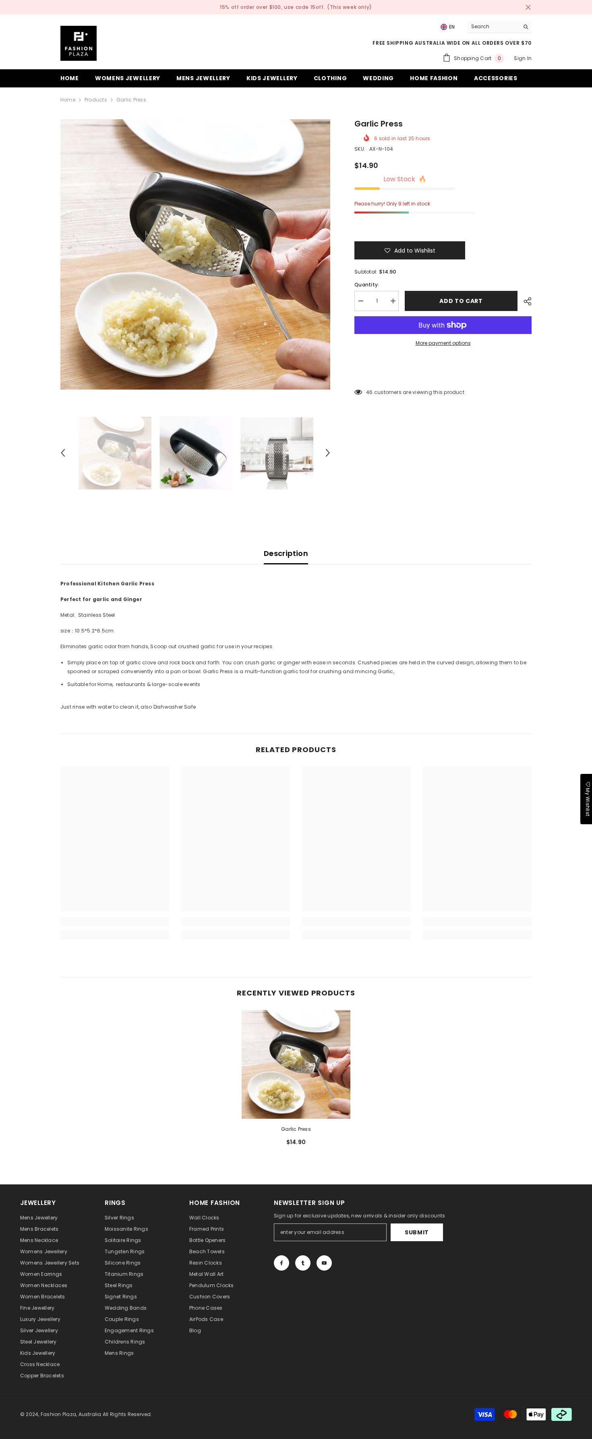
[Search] (499, 27)
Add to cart (461, 301)
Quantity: (366, 284)
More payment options (443, 343)
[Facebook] (281, 1263)
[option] (195, 254)
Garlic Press (296, 1129)
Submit (417, 1232)
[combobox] (493, 27)
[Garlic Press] (296, 1064)
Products (96, 99)
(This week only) (349, 7)
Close (528, 7)
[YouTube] (324, 1263)
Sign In (523, 58)
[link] (114, 921)
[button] (63, 453)
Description (286, 553)
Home (67, 99)
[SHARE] (524, 301)
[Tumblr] (302, 1263)
